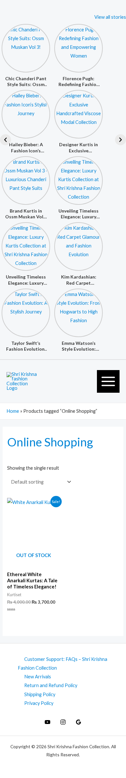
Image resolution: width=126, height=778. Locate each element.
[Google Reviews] (78, 722)
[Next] (120, 139)
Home (12, 411)
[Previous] (5, 139)
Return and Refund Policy (50, 685)
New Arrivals (37, 676)
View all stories (110, 17)
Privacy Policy (38, 703)
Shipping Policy (39, 694)
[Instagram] (63, 722)
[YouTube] (47, 722)
